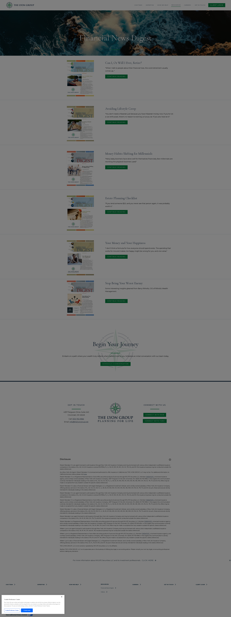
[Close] (62, 597)
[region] (33, 604)
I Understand (27, 610)
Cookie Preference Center (12, 610)
